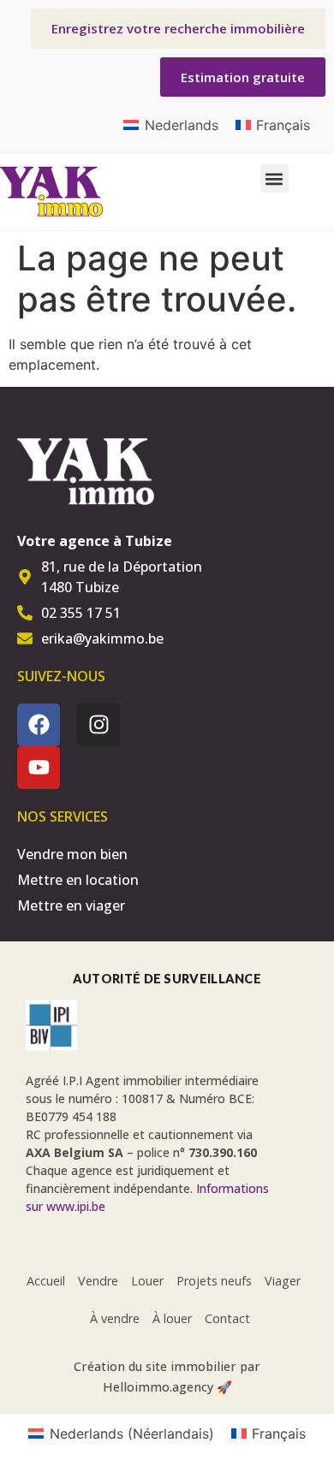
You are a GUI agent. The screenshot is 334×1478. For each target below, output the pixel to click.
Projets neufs (214, 1281)
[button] (274, 178)
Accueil (46, 1281)
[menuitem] (170, 124)
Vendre (98, 1281)
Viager (283, 1281)
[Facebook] (38, 724)
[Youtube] (38, 767)
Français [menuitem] (283, 125)
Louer (147, 1281)
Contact (227, 1318)
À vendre (115, 1318)
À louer (172, 1318)
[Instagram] (98, 724)
